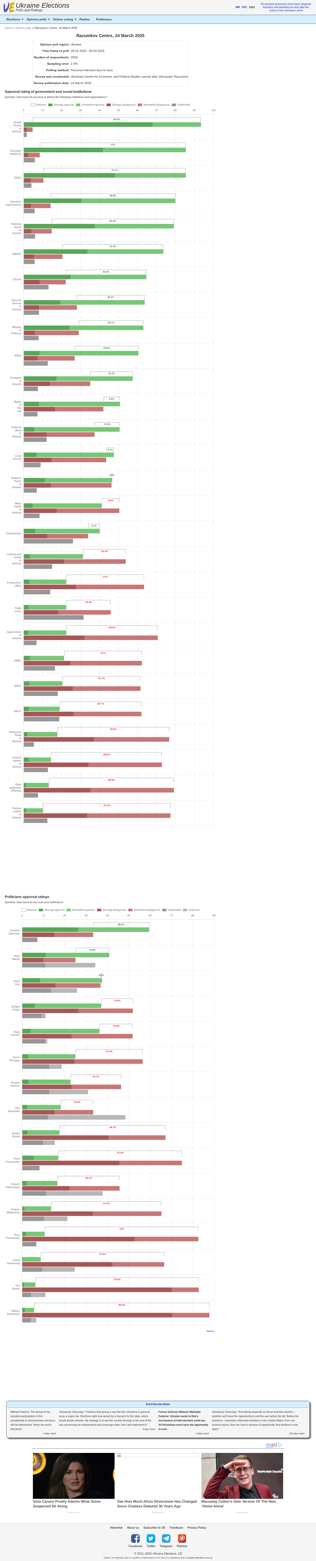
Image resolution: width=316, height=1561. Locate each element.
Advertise (116, 1527)
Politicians (104, 19)
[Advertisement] (110, 863)
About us (133, 1527)
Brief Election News (158, 1404)
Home (8, 28)
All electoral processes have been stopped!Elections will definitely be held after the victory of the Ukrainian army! (286, 7)
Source (210, 1331)
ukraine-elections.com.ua (200, 1557)
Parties (85, 19)
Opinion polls (23, 28)
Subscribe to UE (154, 1527)
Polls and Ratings (29, 10)
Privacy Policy (196, 1527)
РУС (244, 7)
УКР (237, 7)
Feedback (176, 1527)
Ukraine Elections (42, 7)
